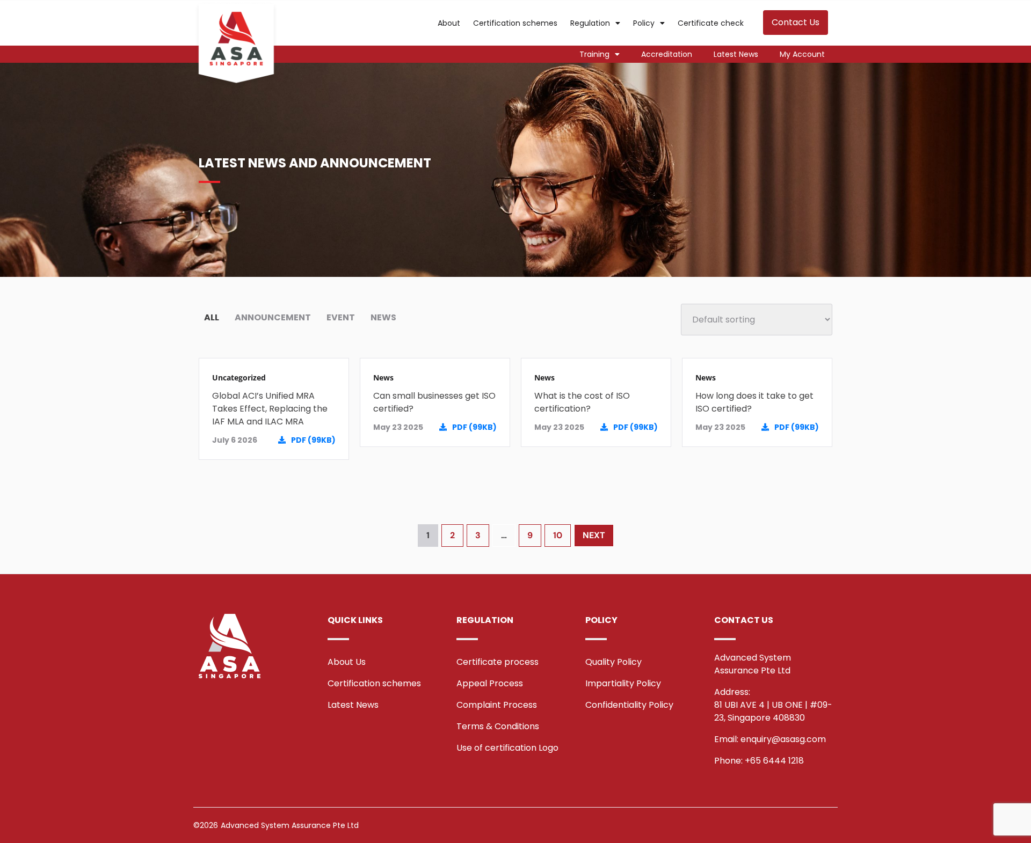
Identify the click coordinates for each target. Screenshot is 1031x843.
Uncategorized (239, 377)
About (449, 23)
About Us (347, 662)
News (383, 377)
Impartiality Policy (623, 683)
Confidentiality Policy (629, 705)
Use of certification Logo (507, 748)
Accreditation (666, 54)
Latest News (736, 54)
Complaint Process (496, 705)
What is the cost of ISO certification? (582, 402)
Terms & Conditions (497, 726)
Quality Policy (613, 662)
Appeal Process (489, 683)
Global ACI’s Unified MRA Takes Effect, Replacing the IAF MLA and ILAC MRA (270, 409)
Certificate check (711, 23)
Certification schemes (515, 23)
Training (594, 54)
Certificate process (497, 662)
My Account (802, 54)
